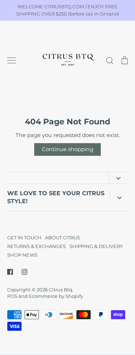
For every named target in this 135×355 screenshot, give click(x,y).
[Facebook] (10, 272)
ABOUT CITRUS (62, 237)
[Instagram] (24, 272)
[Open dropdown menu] (118, 178)
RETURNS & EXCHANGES (36, 246)
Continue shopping (67, 149)
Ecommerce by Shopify (56, 296)
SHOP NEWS (22, 255)
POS (12, 296)
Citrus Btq (60, 289)
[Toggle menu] (11, 60)
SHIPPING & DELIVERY (96, 246)
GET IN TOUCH (24, 237)
